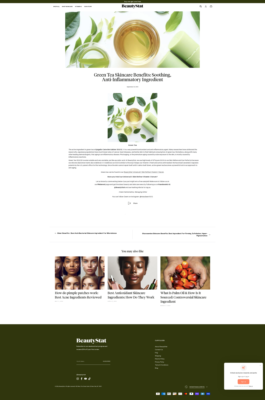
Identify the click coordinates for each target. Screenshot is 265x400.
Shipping (158, 356)
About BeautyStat (161, 346)
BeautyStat (62, 386)
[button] (201, 6)
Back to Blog (132, 216)
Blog (156, 368)
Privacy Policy (159, 362)
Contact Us (159, 349)
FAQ (156, 353)
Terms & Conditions (161, 365)
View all (132, 314)
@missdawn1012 (146, 197)
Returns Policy (159, 359)
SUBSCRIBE (106, 361)
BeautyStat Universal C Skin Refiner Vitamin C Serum (144, 172)
